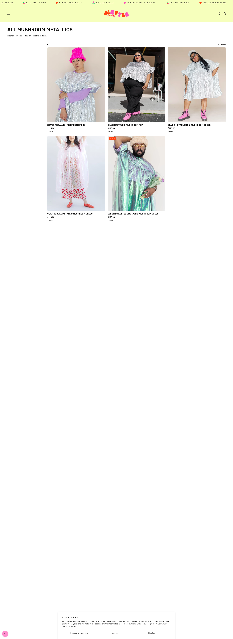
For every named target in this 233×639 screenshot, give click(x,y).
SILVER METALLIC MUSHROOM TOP (125, 125)
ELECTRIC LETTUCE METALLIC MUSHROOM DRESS (133, 214)
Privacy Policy (72, 626)
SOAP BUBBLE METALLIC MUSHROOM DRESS (70, 214)
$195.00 (50, 128)
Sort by (49, 45)
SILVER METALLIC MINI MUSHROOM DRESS (189, 125)
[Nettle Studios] (116, 14)
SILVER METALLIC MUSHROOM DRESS (66, 125)
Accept (115, 633)
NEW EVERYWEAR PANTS (56, 3)
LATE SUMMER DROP (22, 3)
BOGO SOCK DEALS (90, 3)
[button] (219, 13)
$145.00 (111, 128)
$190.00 (50, 217)
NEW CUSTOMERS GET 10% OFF (128, 3)
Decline (151, 633)
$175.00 (171, 128)
